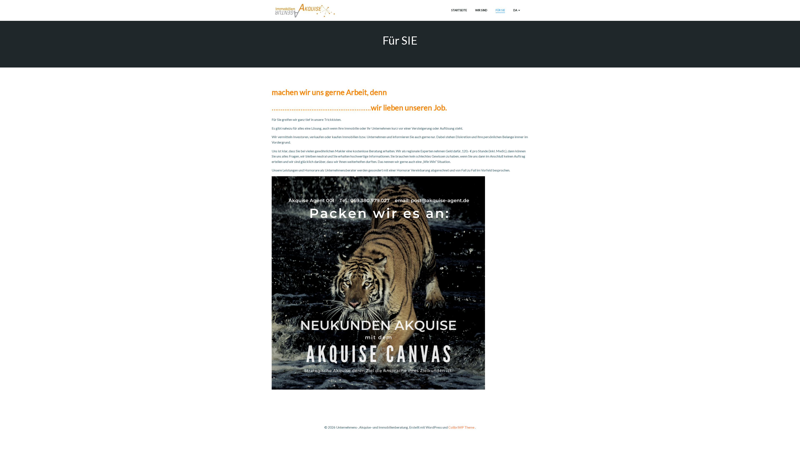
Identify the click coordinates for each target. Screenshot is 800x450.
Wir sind (481, 10)
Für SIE (500, 10)
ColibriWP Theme (461, 427)
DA (515, 10)
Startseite (459, 10)
